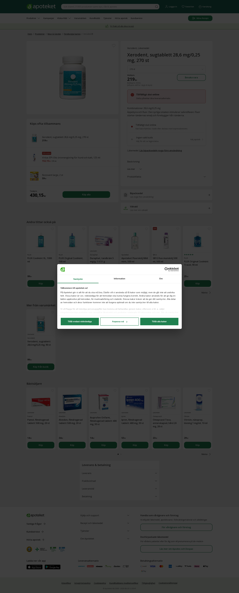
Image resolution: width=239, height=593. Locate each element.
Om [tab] (161, 278)
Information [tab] (119, 278)
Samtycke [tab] (78, 279)
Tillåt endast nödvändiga (80, 321)
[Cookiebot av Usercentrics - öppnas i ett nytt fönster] (166, 269)
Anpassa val (118, 321)
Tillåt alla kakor (159, 321)
